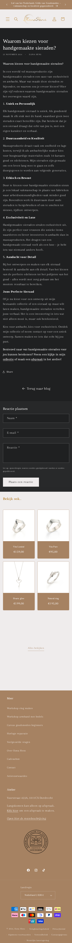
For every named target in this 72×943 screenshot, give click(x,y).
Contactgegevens (59, 934)
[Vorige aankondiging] (7, 5)
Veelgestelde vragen (18, 742)
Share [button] (9, 371)
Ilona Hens (20, 929)
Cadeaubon (13, 759)
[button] (7, 19)
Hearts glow (18, 598)
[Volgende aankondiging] (65, 5)
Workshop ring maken (20, 708)
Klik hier (12, 810)
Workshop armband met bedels (25, 716)
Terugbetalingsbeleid (39, 929)
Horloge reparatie (17, 733)
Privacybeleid (59, 929)
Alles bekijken (36, 648)
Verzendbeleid (41, 934)
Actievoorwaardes (17, 776)
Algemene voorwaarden (19, 934)
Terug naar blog (39, 389)
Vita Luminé (18, 547)
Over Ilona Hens (16, 750)
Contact (11, 767)
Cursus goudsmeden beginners (25, 725)
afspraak (37, 359)
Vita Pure (53, 547)
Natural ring (53, 598)
